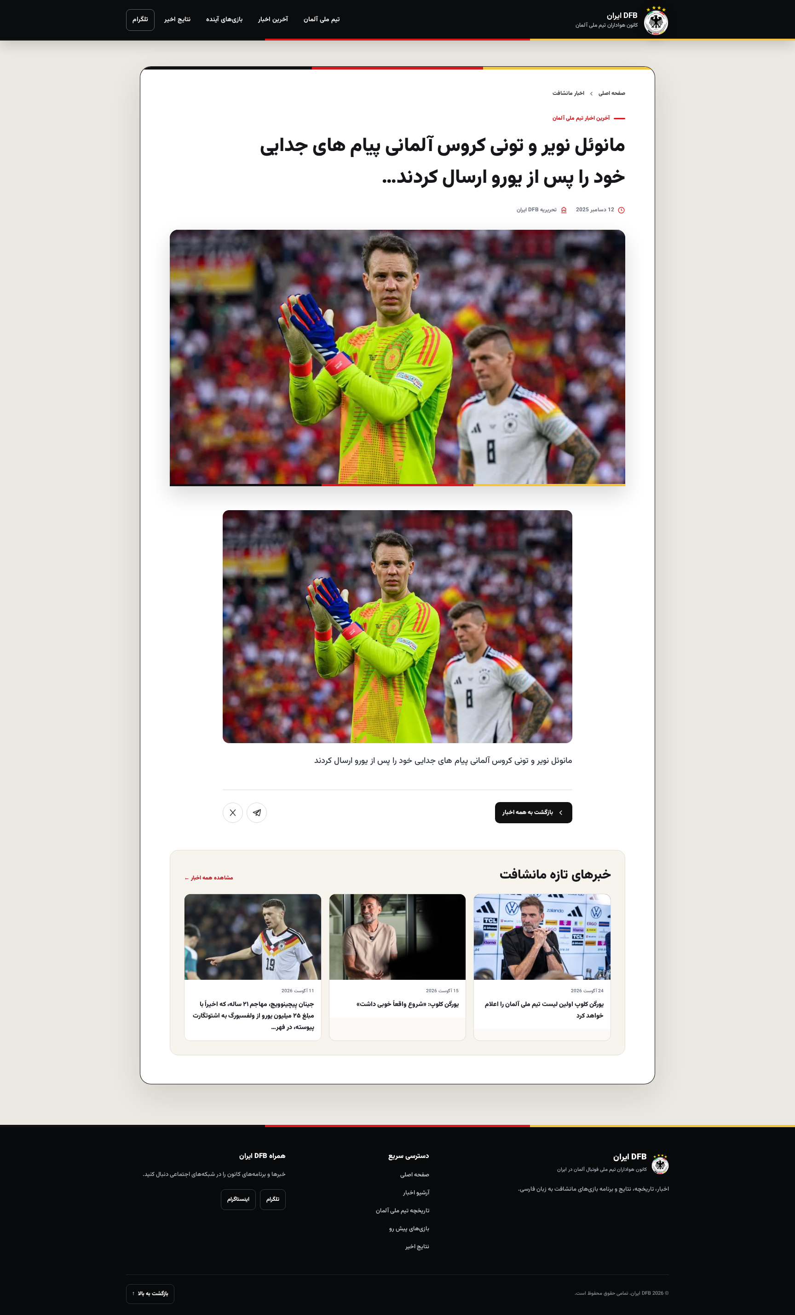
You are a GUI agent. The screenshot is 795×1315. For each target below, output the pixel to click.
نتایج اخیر (177, 20)
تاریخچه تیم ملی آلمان (402, 1211)
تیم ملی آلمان (322, 20)
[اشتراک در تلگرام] (257, 813)
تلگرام (140, 20)
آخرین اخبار (273, 20)
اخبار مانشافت (568, 93)
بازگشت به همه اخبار (527, 812)
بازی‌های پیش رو (409, 1229)
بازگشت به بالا (150, 1294)
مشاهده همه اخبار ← (208, 878)
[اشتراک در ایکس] (233, 813)
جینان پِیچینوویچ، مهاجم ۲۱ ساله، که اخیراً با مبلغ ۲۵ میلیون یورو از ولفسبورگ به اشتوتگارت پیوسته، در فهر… (253, 1016)
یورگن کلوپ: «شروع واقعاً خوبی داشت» (408, 1005)
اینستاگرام (238, 1199)
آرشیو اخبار (416, 1193)
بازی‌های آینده (224, 20)
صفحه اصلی (612, 93)
